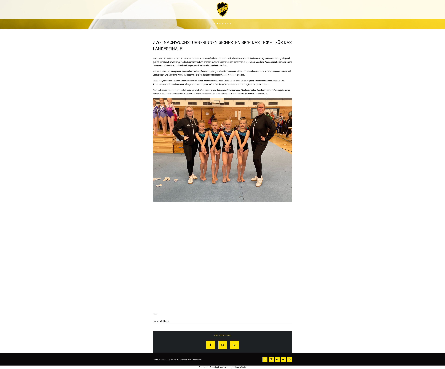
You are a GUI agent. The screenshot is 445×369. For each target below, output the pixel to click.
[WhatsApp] (222, 345)
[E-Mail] (234, 345)
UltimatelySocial (239, 367)
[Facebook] (211, 345)
